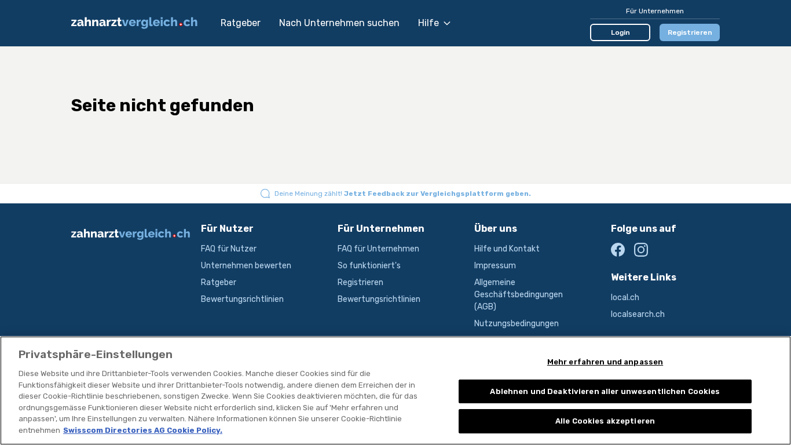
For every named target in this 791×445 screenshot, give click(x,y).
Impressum (495, 266)
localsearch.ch (638, 314)
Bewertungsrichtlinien (242, 299)
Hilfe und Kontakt (507, 249)
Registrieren (690, 32)
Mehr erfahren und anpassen (605, 362)
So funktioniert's (369, 266)
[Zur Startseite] (140, 23)
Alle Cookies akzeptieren (605, 421)
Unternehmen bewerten (246, 266)
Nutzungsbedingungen (516, 324)
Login (620, 32)
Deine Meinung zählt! (402, 193)
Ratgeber (241, 22)
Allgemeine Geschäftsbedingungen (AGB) (518, 295)
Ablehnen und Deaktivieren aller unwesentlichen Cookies (605, 391)
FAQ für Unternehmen (378, 249)
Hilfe (428, 22)
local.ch (625, 297)
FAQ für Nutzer (229, 249)
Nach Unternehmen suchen (339, 22)
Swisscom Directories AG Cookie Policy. (142, 430)
